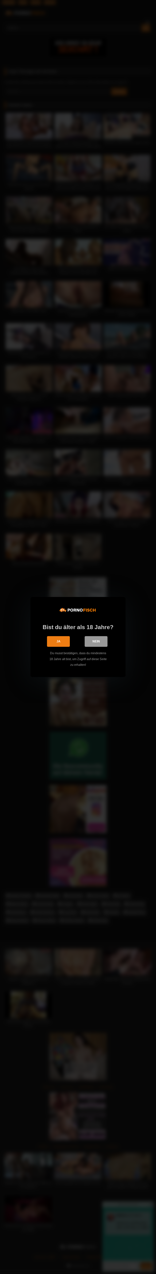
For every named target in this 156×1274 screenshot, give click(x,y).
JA (58, 641)
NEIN (96, 641)
